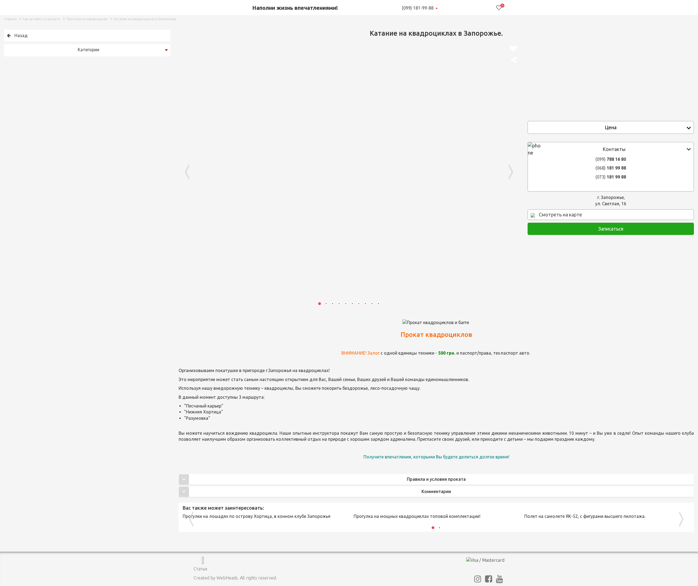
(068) (610, 167)
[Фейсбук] (489, 580)
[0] (499, 7)
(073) (610, 176)
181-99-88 (418, 7)
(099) (610, 159)
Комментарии (436, 491)
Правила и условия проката (436, 479)
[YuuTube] (499, 580)
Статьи (200, 568)
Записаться (610, 228)
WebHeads (227, 577)
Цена (610, 127)
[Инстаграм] (478, 580)
